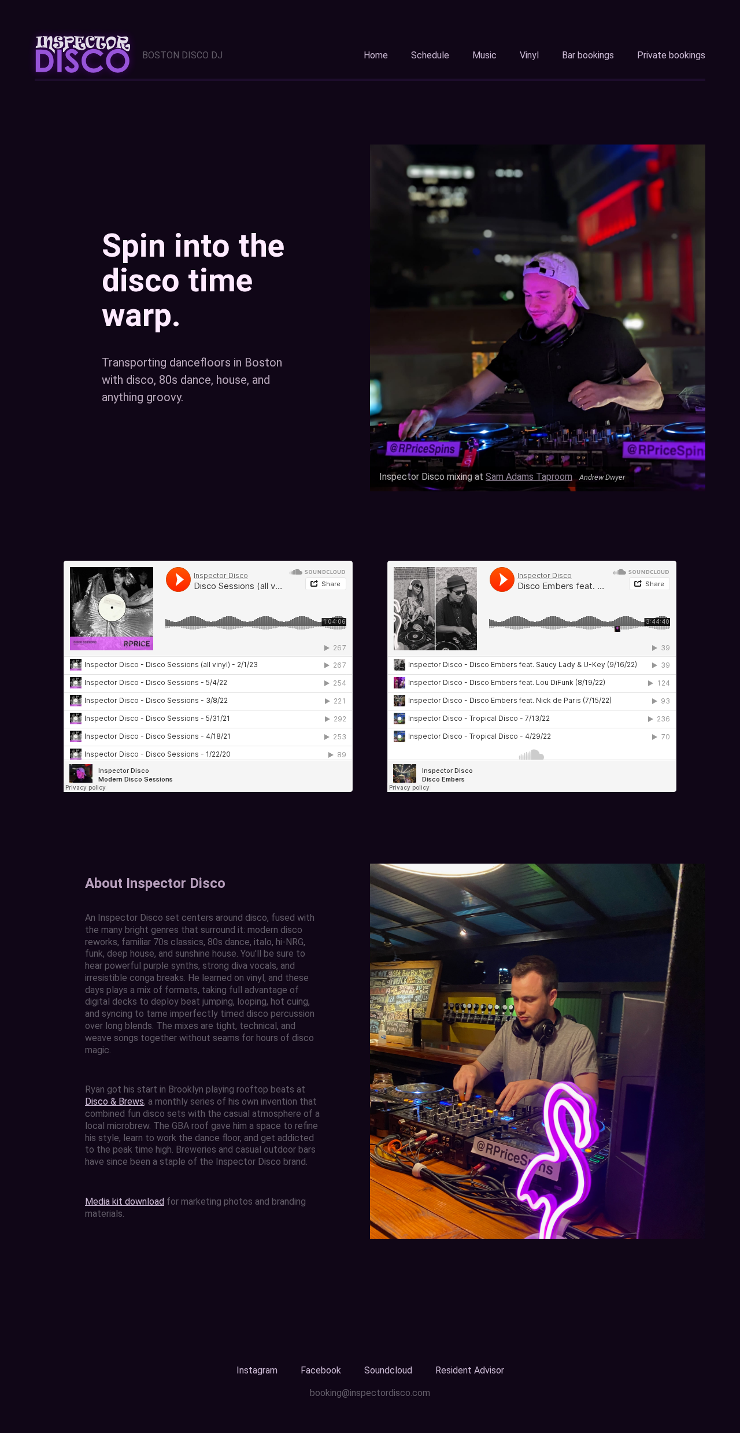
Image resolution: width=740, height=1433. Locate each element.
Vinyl (529, 55)
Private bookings (671, 55)
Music (484, 55)
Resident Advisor (469, 1370)
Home (376, 55)
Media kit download (124, 1201)
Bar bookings (588, 55)
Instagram (257, 1370)
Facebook (321, 1370)
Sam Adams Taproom (529, 476)
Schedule (430, 55)
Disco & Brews (114, 1101)
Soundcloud (388, 1370)
